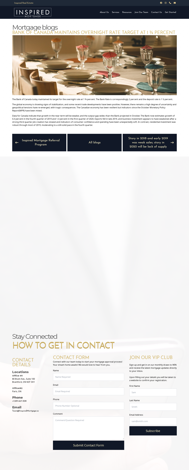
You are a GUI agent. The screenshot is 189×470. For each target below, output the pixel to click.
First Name (134, 386)
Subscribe (153, 431)
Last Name (134, 400)
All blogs (95, 142)
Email (55, 385)
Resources (127, 12)
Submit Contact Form (88, 445)
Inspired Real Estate (23, 3)
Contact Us (156, 12)
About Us (104, 12)
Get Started (170, 12)
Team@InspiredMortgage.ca (25, 411)
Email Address (136, 414)
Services (115, 12)
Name (56, 370)
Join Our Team (141, 12)
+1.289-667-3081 (19, 401)
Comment (58, 413)
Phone (56, 399)
